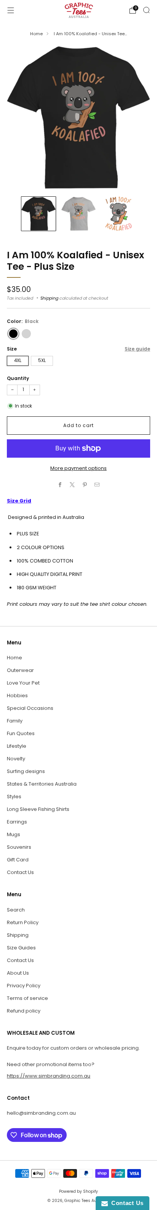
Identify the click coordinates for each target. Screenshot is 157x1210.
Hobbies (17, 695)
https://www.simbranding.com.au (48, 1076)
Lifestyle (16, 746)
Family (14, 720)
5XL (42, 360)
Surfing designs (26, 771)
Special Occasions (30, 708)
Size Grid (19, 500)
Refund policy (23, 1010)
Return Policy (22, 922)
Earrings (17, 821)
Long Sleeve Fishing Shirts (38, 809)
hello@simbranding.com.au (41, 1113)
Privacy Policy (23, 985)
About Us (18, 973)
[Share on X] (72, 485)
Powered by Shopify (78, 1191)
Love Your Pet (23, 683)
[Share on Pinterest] (85, 485)
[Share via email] (97, 485)
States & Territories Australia (42, 784)
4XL (17, 360)
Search (16, 909)
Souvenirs (19, 847)
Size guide (137, 349)
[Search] (146, 10)
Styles (14, 796)
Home (36, 34)
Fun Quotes (21, 733)
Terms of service (27, 998)
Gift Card (18, 859)
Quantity (18, 378)
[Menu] (10, 10)
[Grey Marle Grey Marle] (26, 333)
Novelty (16, 758)
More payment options (78, 468)
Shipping (49, 298)
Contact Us (20, 872)
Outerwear (20, 670)
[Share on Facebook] (60, 485)
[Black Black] (13, 333)
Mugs (13, 834)
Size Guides (21, 947)
